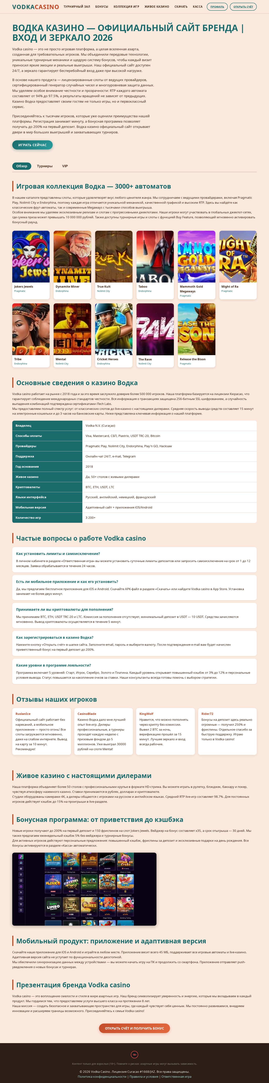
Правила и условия (144, 1076)
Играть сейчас (32, 145)
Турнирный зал (77, 6)
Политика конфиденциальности (102, 1076)
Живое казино (157, 6)
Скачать (181, 6)
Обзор (21, 166)
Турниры (45, 166)
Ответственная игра (176, 1076)
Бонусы (101, 6)
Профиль (217, 6)
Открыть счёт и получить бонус (134, 1028)
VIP (65, 166)
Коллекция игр (126, 6)
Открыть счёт (243, 6)
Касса (198, 6)
